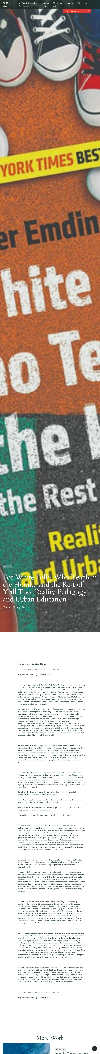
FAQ (78, 3)
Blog (86, 3)
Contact (70, 3)
